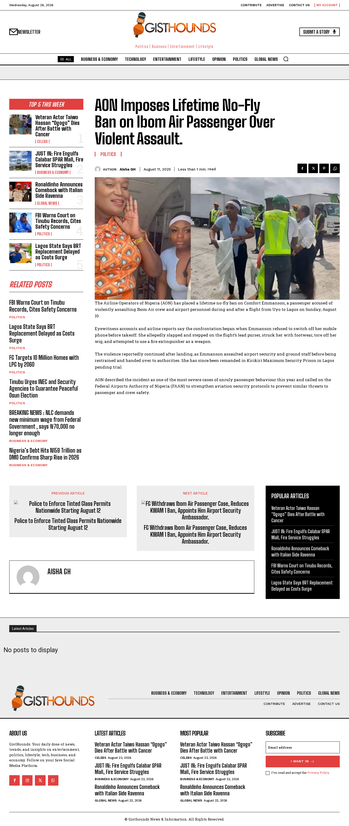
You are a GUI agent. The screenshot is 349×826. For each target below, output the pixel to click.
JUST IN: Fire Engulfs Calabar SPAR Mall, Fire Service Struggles (59, 159)
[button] (286, 59)
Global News (47, 203)
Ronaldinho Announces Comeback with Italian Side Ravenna (59, 190)
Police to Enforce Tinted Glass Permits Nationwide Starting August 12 (68, 524)
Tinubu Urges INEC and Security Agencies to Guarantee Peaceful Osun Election (43, 388)
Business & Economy (53, 172)
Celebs (42, 141)
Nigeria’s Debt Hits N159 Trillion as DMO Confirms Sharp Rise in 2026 (45, 454)
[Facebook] (302, 168)
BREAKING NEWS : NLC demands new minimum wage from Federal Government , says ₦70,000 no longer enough (45, 423)
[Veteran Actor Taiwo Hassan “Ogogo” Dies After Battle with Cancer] (20, 124)
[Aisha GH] (99, 169)
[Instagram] (27, 780)
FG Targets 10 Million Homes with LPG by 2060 (44, 361)
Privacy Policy (318, 772)
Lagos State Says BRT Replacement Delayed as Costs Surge (58, 252)
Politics (43, 234)
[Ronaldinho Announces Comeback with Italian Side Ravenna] (20, 192)
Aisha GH (128, 169)
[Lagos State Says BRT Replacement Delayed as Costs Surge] (20, 253)
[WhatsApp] (335, 168)
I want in (300, 761)
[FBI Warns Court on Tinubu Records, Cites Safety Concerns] (20, 223)
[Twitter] (313, 168)
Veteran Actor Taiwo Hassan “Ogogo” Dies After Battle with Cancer (57, 126)
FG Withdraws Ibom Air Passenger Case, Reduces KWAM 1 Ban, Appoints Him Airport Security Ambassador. (195, 534)
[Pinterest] (324, 168)
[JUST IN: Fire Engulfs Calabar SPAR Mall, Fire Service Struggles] (20, 161)
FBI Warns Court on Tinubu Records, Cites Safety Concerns (58, 221)
